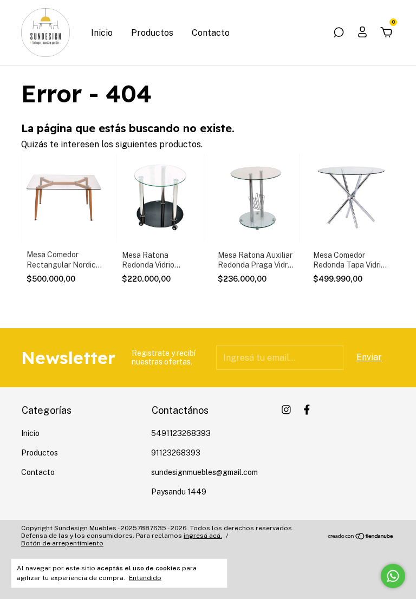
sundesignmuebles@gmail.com (204, 472)
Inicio (102, 33)
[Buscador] (338, 32)
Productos (152, 33)
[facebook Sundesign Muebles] (307, 410)
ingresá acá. (203, 535)
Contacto (211, 33)
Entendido (145, 578)
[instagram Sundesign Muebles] (286, 410)
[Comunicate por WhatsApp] (393, 576)
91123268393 (175, 452)
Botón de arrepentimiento (62, 543)
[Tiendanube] (361, 537)
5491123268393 (181, 433)
